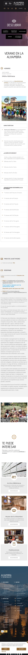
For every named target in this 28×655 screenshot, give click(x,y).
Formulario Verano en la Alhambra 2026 (12, 285)
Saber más (4, 651)
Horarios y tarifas (20, 588)
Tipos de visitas (20, 586)
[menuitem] (20, 8)
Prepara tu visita (20, 591)
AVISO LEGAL (6, 617)
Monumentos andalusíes (14, 31)
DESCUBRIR (14, 25)
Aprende (10, 36)
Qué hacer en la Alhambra (18, 37)
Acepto (5, 649)
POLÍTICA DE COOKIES (7, 624)
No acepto (21, 649)
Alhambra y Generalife (5, 31)
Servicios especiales (21, 593)
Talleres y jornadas (8, 604)
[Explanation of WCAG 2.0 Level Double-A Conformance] (7, 631)
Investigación (22, 31)
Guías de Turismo (20, 594)
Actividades (6, 601)
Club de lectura (7, 608)
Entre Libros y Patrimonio (6, 610)
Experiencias (6, 603)
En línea (5, 606)
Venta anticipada (20, 585)
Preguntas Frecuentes (21, 590)
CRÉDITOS (5, 627)
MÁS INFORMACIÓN (14, 490)
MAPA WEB (5, 615)
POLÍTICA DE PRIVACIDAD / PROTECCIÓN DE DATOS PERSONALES (8, 621)
